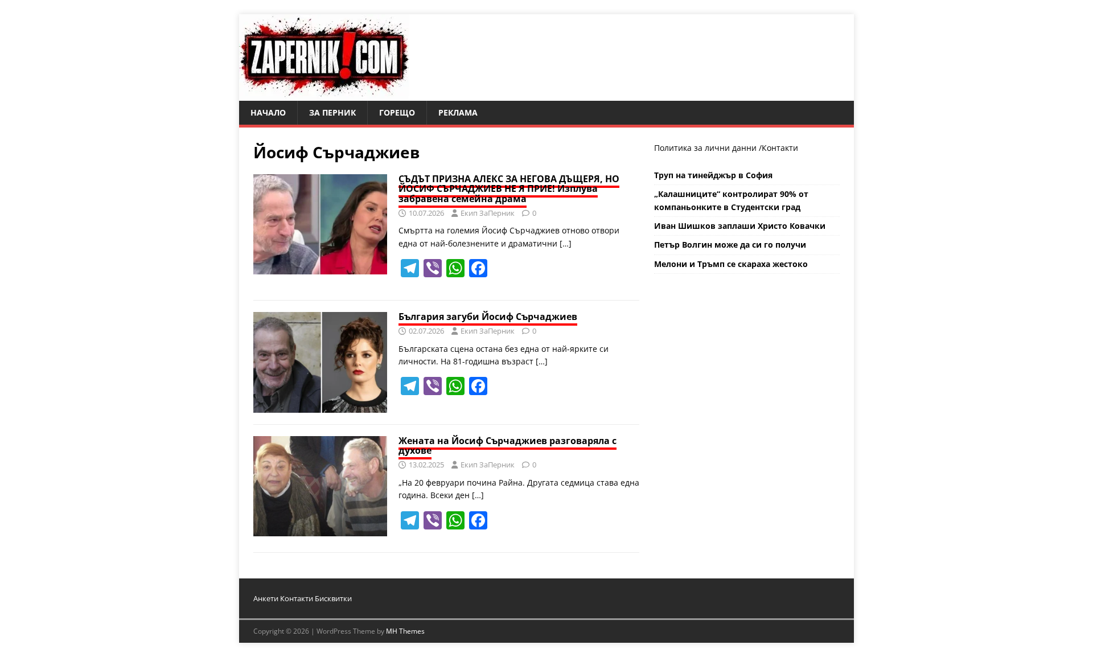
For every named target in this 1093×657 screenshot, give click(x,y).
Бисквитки (333, 598)
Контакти (780, 147)
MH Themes (405, 631)
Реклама (458, 112)
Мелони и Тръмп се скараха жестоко (731, 263)
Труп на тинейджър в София (713, 175)
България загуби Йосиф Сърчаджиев (487, 316)
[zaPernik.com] (324, 94)
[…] (566, 243)
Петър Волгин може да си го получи (730, 244)
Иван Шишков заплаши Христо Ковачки (739, 225)
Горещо (397, 112)
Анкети (265, 598)
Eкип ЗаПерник (488, 213)
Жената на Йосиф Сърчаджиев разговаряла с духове (507, 445)
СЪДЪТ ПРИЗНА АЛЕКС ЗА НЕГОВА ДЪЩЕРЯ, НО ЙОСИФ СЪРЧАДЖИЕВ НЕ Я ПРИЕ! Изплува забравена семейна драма (508, 189)
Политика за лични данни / (708, 147)
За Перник (332, 112)
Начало (268, 112)
